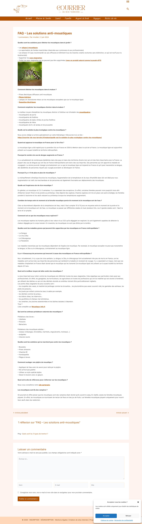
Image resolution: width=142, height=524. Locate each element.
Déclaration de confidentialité (123, 520)
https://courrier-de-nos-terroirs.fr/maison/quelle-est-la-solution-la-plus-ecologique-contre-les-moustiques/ (60, 137)
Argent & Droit (82, 18)
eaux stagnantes (35, 58)
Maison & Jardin (43, 18)
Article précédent (20, 412)
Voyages (97, 18)
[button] (138, 502)
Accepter (106, 516)
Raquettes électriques (27, 102)
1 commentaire (23, 37)
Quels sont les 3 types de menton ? (35, 434)
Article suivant (122, 412)
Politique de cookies (107, 520)
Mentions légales (61, 520)
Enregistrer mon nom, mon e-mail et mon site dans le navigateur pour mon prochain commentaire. (56, 492)
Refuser (128, 516)
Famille (68, 18)
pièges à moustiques (30, 48)
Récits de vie (110, 18)
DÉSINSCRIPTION (47, 520)
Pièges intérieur (24, 97)
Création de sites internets (78, 520)
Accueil (29, 18)
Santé (58, 18)
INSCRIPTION (34, 520)
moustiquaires (84, 112)
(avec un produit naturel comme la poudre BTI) (83, 60)
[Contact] (128, 1)
